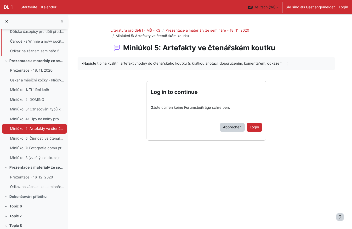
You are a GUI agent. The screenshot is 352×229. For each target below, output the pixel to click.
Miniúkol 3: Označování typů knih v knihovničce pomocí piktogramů (37, 109)
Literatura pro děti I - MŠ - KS (135, 30)
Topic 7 (15, 216)
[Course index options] (62, 21)
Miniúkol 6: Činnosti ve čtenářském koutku (37, 138)
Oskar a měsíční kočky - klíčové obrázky (37, 80)
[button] (263, 7)
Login (343, 7)
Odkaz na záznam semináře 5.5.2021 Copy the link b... (37, 51)
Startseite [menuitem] (29, 7)
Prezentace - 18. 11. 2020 (31, 70)
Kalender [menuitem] (49, 7)
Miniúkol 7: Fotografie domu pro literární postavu (37, 148)
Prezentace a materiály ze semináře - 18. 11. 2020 (37, 60)
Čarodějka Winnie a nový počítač (37, 41)
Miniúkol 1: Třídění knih (29, 89)
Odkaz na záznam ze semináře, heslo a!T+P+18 (37, 186)
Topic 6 (15, 206)
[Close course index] (6, 21)
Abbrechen (232, 127)
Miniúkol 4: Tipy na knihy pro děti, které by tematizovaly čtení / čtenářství (37, 119)
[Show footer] (340, 217)
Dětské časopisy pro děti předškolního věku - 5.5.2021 (37, 31)
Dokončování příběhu (27, 196)
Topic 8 (15, 225)
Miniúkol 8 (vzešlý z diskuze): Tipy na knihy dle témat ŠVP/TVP (37, 157)
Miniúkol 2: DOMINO (27, 99)
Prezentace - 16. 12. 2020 (31, 177)
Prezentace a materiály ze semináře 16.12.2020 (37, 167)
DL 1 (8, 7)
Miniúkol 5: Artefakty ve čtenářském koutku (37, 128)
